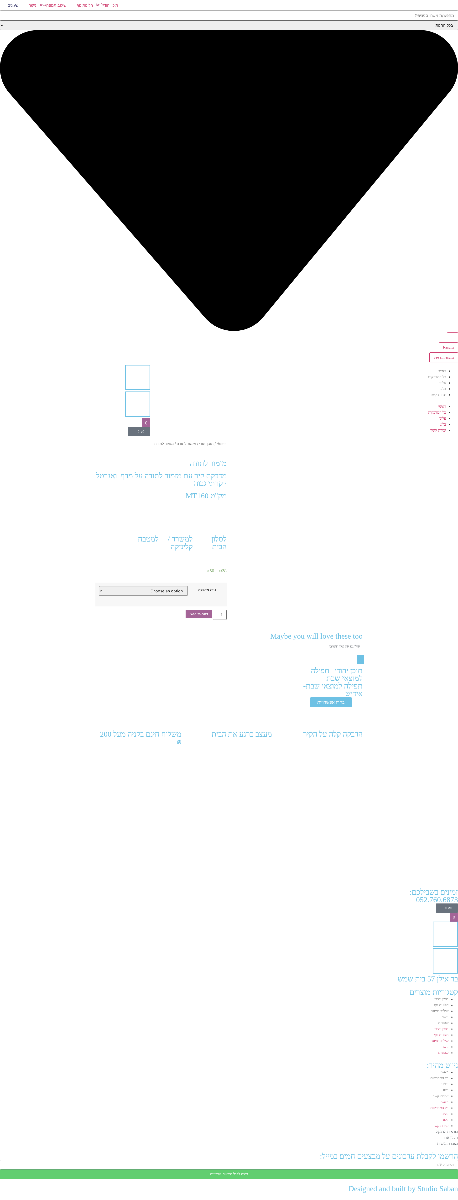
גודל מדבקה (207, 589)
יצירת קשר (438, 395)
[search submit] (452, 337)
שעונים (443, 1023)
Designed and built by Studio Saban (403, 1188)
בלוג (443, 389)
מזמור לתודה (186, 444)
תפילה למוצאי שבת (337, 674)
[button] (382, 400)
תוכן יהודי (206, 444)
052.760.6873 (437, 899)
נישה (445, 1017)
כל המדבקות (437, 377)
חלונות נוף (441, 1005)
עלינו (442, 383)
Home (222, 444)
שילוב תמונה (439, 1011)
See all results (443, 357)
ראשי (442, 371)
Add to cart (198, 614)
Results (448, 347)
